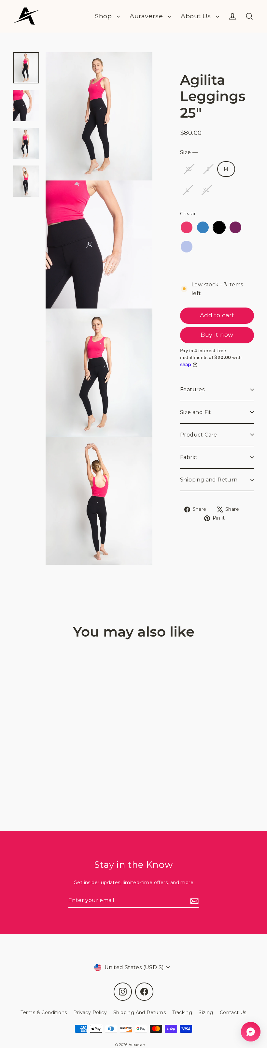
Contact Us (233, 1012)
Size (189, 152)
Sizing (206, 1012)
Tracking (182, 1012)
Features (192, 389)
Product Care (198, 435)
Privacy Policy (90, 1012)
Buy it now (217, 334)
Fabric (188, 457)
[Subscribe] (193, 900)
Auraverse (147, 16)
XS (189, 169)
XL (206, 190)
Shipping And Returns (139, 1012)
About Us (197, 16)
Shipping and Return (209, 480)
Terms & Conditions (44, 1012)
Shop (104, 16)
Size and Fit (195, 412)
